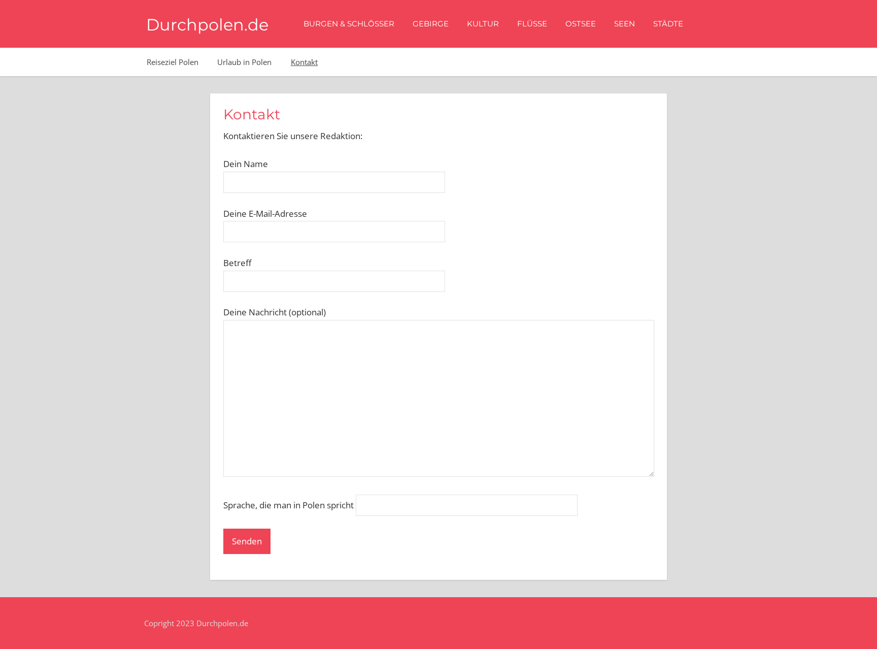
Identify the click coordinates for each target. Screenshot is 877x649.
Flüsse (532, 23)
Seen (624, 23)
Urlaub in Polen (244, 62)
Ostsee (580, 23)
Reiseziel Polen (172, 62)
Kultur (483, 23)
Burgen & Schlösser (348, 23)
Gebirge (431, 23)
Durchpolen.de (207, 25)
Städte (668, 23)
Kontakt (304, 62)
